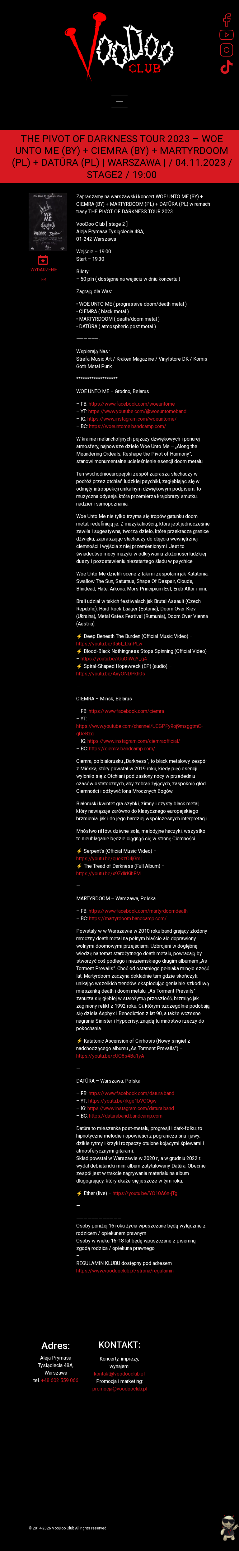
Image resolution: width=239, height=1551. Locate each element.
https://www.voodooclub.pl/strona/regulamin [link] (125, 1271)
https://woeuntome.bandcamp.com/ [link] (127, 426)
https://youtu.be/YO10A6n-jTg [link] (145, 1193)
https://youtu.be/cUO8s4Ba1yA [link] (110, 1056)
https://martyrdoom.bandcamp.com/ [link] (128, 918)
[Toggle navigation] (119, 101)
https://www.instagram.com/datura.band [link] (130, 1108)
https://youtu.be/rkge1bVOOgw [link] (122, 1101)
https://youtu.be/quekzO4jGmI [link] (109, 859)
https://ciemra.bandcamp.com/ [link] (122, 749)
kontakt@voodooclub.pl (119, 1374)
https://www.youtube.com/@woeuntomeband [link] (137, 411)
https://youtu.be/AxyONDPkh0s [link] (110, 674)
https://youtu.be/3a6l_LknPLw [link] (109, 644)
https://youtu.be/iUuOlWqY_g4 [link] (114, 659)
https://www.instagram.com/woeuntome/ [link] (132, 419)
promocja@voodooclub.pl (119, 1389)
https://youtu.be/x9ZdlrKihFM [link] (108, 874)
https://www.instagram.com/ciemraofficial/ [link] (133, 741)
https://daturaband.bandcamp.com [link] (125, 1116)
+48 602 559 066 (59, 1380)
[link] (132, 404)
